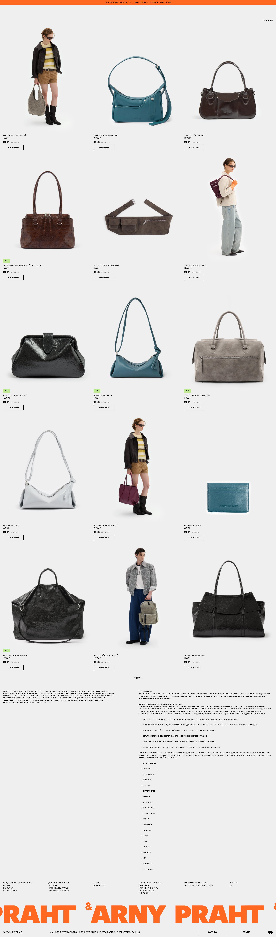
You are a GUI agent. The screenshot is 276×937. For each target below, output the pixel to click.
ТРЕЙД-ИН (144, 893)
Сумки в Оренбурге (87, 700)
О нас (97, 883)
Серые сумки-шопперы (89, 691)
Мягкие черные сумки (41, 691)
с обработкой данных (128, 932)
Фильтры (268, 20)
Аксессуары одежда (26, 702)
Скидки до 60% (98, 695)
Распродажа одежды (81, 695)
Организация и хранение (81, 693)
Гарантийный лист (149, 888)
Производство (147, 890)
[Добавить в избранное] (27, 147)
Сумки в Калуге (23, 698)
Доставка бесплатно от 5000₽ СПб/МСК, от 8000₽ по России (138, 2)
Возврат (52, 885)
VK (230, 885)
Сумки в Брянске (11, 695)
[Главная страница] (138, 9)
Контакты (99, 885)
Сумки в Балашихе (69, 700)
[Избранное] (252, 9)
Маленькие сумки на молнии (64, 691)
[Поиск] (13, 9)
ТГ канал (234, 883)
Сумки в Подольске (75, 698)
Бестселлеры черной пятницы (44, 698)
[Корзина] (271, 9)
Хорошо (212, 932)
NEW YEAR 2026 (91, 698)
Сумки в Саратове (36, 700)
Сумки (6, 885)
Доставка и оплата (58, 883)
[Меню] (4, 9)
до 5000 (62, 698)
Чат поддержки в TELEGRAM (198, 885)
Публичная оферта (58, 890)
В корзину (13, 147)
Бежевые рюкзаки (61, 693)
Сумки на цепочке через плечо (33, 695)
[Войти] (262, 9)
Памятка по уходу (58, 888)
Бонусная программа (151, 883)
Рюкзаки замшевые (28, 693)
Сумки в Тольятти (53, 700)
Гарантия (144, 885)
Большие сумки (45, 693)
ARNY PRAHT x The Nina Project (17, 691)
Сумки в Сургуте (43, 702)
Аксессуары (10, 890)
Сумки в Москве (20, 700)
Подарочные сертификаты (18, 883)
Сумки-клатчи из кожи (104, 693)
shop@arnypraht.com (195, 883)
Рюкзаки (8, 888)
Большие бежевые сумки (58, 695)
